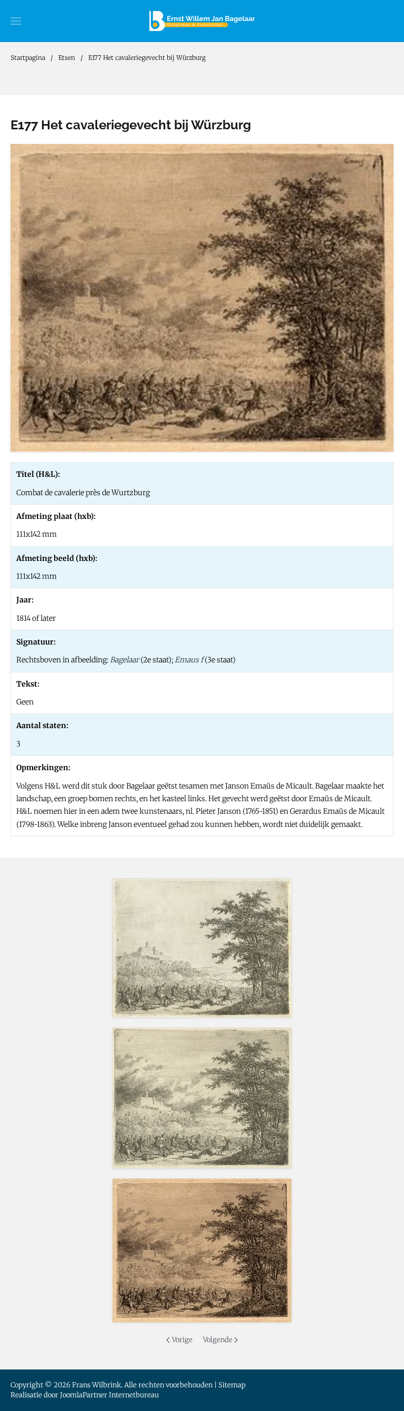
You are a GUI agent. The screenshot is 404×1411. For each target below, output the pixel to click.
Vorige (182, 1339)
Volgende (218, 1339)
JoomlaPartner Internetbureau (109, 1394)
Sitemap (232, 1385)
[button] (16, 21)
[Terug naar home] (202, 21)
